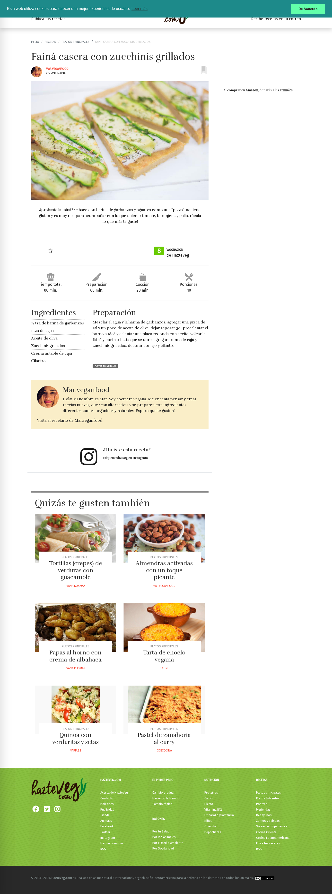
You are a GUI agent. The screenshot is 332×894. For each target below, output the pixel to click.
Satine (164, 668)
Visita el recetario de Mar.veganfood (69, 420)
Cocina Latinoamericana (272, 838)
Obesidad (211, 826)
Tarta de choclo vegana (164, 656)
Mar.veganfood (57, 69)
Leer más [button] (139, 9)
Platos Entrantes (268, 798)
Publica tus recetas (48, 19)
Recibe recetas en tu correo (276, 19)
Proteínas (211, 792)
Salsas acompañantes (271, 826)
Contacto (106, 798)
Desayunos (264, 815)
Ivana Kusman (76, 586)
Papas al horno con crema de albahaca (75, 656)
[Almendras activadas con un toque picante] (164, 538)
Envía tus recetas (268, 843)
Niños (208, 820)
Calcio (208, 798)
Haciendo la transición (167, 798)
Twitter (105, 832)
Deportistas (212, 832)
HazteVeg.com (110, 780)
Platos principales (75, 42)
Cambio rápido (162, 804)
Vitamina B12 (213, 809)
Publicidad (107, 809)
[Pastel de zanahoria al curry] (164, 710)
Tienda (105, 815)
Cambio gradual (163, 792)
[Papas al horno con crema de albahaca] (75, 627)
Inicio (35, 42)
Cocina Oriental (266, 832)
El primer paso (163, 780)
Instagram (107, 838)
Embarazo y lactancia (219, 815)
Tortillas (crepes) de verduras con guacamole (75, 570)
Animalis (106, 820)
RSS (103, 849)
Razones (158, 819)
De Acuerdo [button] (308, 9)
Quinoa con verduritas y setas (75, 738)
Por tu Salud (160, 831)
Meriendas (263, 809)
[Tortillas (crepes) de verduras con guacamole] (75, 538)
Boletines (107, 804)
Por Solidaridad (163, 848)
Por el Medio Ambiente (167, 843)
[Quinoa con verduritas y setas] (75, 710)
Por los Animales (164, 837)
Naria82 (75, 750)
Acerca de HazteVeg (114, 792)
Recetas (50, 42)
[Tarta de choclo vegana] (164, 627)
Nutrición (211, 780)
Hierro (208, 804)
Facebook (107, 826)
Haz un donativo (111, 843)
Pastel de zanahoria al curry (164, 738)
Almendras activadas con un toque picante (164, 570)
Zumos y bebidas (268, 820)
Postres (261, 804)
